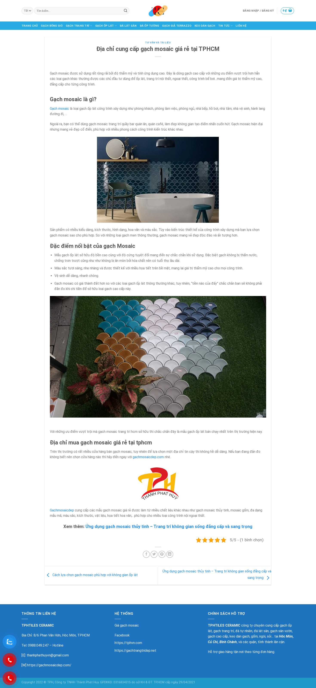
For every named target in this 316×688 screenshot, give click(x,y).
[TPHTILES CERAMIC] (158, 10)
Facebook (122, 635)
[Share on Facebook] (146, 554)
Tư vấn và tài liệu (158, 42)
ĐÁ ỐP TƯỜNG (149, 25)
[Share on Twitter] (154, 554)
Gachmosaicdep (62, 510)
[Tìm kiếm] (125, 10)
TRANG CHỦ (29, 25)
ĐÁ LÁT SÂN (128, 25)
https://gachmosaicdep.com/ (49, 665)
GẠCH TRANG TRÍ (77, 25)
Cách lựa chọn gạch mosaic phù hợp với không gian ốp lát (95, 575)
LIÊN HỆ (241, 25)
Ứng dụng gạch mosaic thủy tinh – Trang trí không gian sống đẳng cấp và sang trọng (169, 526)
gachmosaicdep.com (148, 457)
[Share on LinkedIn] (169, 554)
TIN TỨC (224, 25)
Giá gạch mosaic (127, 625)
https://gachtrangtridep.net (135, 650)
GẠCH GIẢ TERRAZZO (176, 25)
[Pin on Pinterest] (162, 554)
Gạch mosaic (59, 109)
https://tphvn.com (128, 643)
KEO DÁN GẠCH (205, 25)
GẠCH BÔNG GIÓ (52, 25)
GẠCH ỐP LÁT (104, 25)
